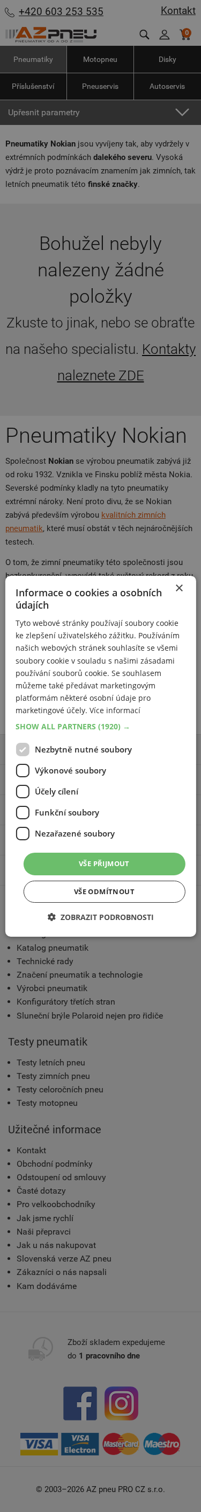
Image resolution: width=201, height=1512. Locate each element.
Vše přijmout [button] (104, 863)
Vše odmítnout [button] (104, 891)
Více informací (115, 710)
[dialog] (100, 755)
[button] (100, 726)
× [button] (179, 588)
